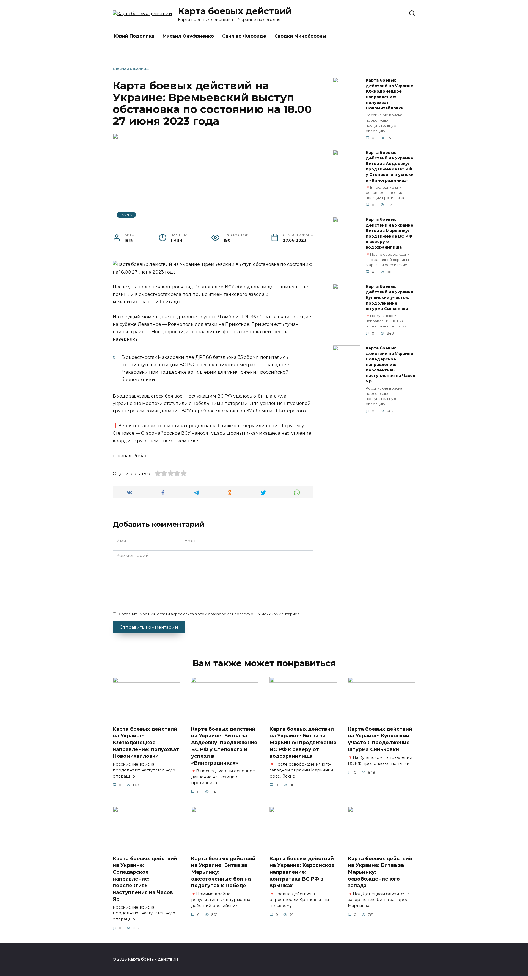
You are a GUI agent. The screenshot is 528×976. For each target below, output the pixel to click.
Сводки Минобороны (300, 36)
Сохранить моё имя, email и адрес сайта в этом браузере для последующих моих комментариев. (209, 614)
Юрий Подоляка (134, 36)
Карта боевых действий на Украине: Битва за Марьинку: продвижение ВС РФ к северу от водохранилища (390, 233)
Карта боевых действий (235, 11)
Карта (126, 215)
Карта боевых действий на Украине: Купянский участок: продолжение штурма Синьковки (390, 297)
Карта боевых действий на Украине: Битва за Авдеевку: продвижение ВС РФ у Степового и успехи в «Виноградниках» (390, 166)
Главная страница (131, 69)
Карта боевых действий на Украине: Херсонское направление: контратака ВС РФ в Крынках (302, 871)
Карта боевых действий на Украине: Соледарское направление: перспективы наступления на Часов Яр (390, 365)
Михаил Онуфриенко (188, 36)
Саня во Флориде (244, 36)
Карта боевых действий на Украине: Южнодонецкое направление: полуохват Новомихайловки (390, 94)
